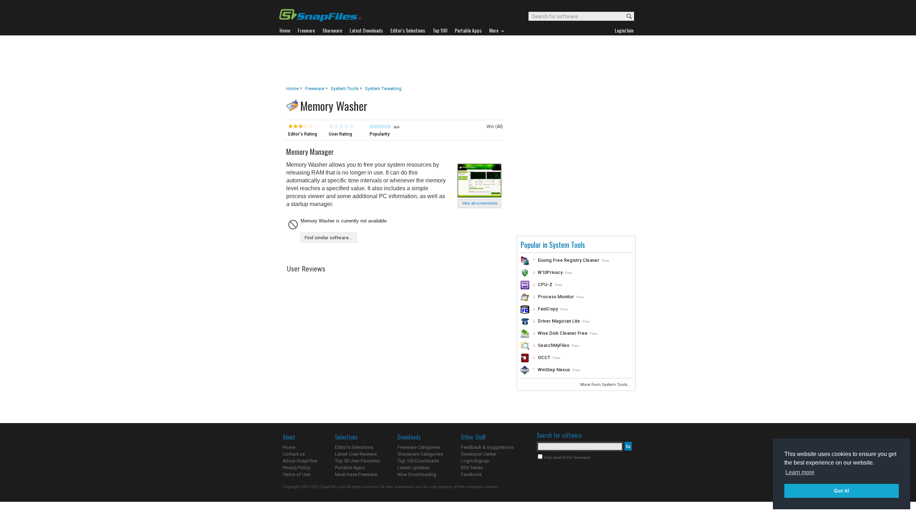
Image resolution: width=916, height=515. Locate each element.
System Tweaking (383, 88)
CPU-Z (545, 284)
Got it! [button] (841, 491)
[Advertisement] (458, 60)
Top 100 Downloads (418, 461)
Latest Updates (413, 467)
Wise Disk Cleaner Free (563, 333)
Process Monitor (556, 296)
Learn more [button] (799, 472)
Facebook (471, 474)
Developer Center (478, 454)
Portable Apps (350, 467)
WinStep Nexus (554, 369)
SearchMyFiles (553, 345)
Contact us (294, 454)
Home (292, 88)
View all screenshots (480, 203)
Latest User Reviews (356, 454)
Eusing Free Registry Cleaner (568, 260)
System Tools (345, 88)
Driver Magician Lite (559, 321)
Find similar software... (328, 237)
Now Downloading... (418, 474)
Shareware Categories (420, 454)
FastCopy (548, 309)
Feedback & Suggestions (487, 447)
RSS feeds (472, 467)
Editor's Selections (354, 447)
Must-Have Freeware (356, 474)
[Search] (626, 16)
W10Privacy (550, 272)
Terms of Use (296, 474)
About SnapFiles (300, 461)
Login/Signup (475, 461)
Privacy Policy (296, 467)
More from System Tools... (606, 384)
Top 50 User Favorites (357, 461)
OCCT (544, 357)
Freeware (314, 88)
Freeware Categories (419, 447)
